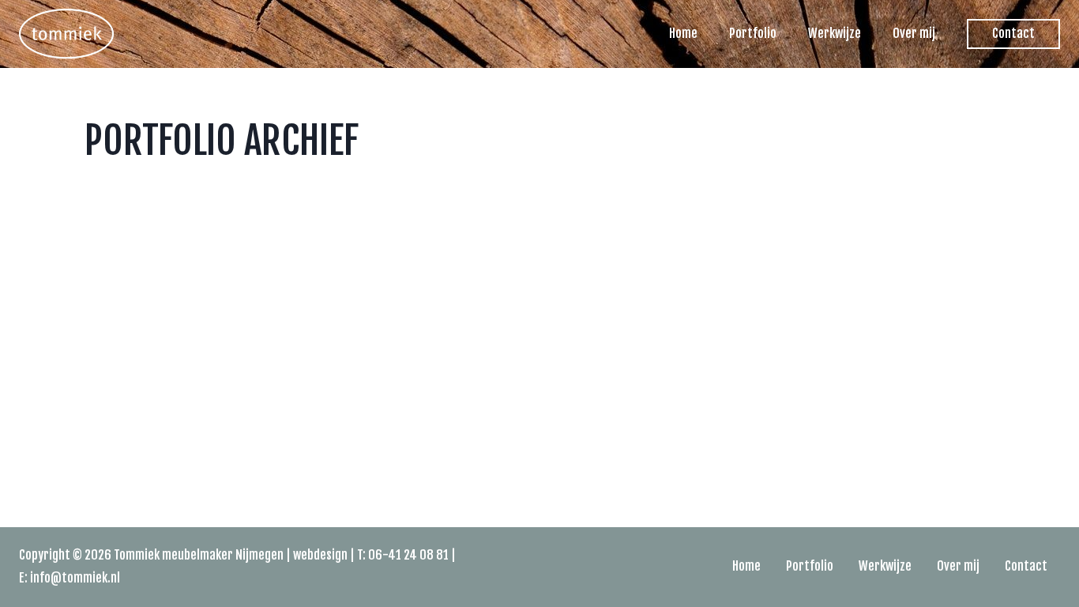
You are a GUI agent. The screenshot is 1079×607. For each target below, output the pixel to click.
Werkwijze (834, 33)
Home (683, 33)
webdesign (320, 555)
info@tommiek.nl (75, 578)
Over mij (914, 33)
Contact (1013, 33)
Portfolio (752, 33)
